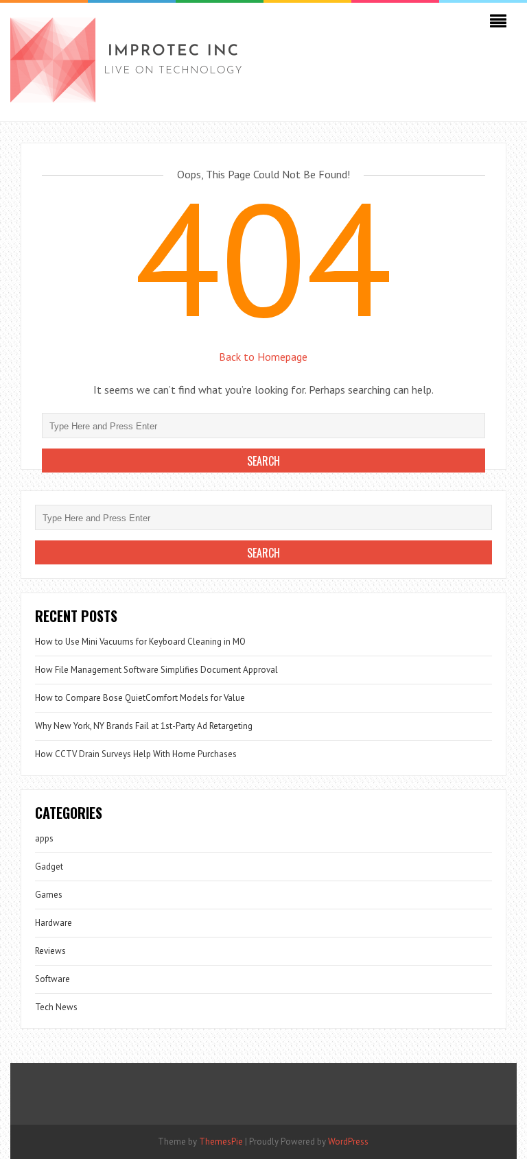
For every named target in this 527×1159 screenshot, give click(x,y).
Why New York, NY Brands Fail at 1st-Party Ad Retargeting (144, 726)
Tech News (56, 1007)
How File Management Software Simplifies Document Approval (156, 670)
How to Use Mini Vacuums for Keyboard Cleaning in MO (140, 641)
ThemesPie (221, 1141)
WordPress (348, 1141)
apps (44, 838)
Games (48, 894)
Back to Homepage (263, 356)
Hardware (53, 923)
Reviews (50, 951)
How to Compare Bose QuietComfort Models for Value (140, 698)
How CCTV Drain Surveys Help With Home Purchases (136, 754)
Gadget (49, 866)
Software (52, 979)
